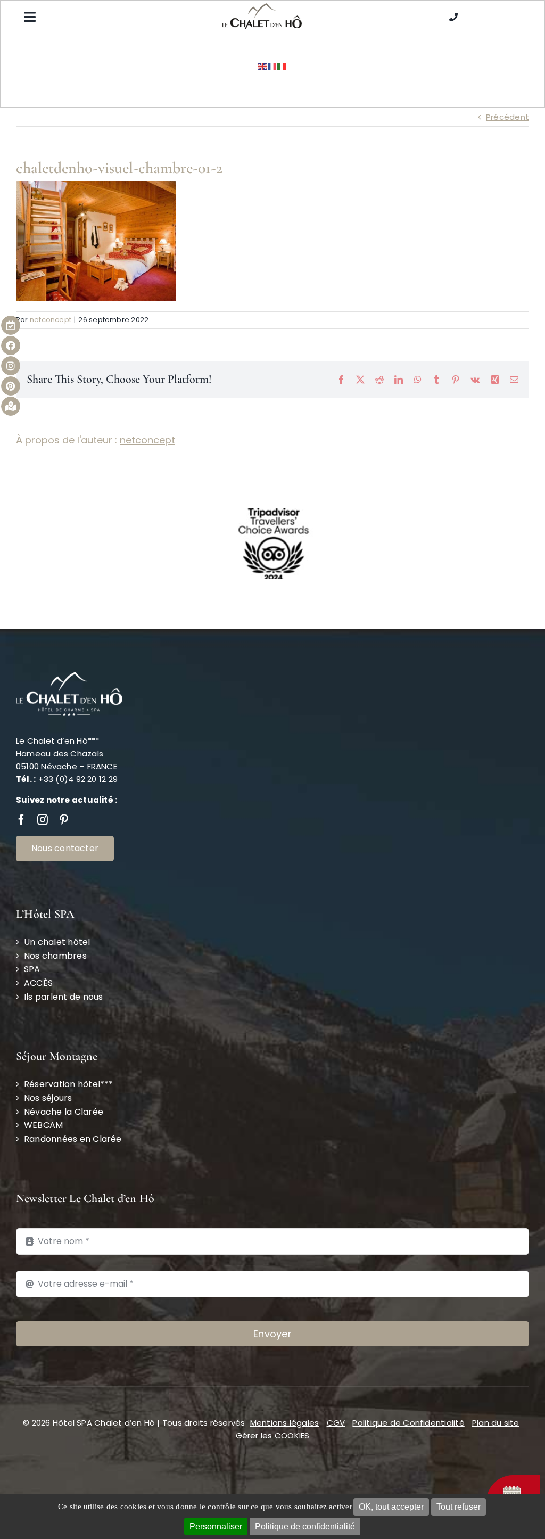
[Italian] (282, 65)
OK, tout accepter (391, 1506)
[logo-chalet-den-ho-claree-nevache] (262, 7)
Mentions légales (284, 1422)
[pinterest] (64, 819)
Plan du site (495, 1422)
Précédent (507, 116)
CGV (336, 1422)
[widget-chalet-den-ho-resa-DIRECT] (513, 1479)
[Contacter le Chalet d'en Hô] (454, 17)
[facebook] (21, 819)
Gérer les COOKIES (273, 1435)
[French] (272, 65)
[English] (263, 65)
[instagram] (42, 819)
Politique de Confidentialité (408, 1422)
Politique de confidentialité (305, 1526)
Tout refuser (458, 1506)
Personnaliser (215, 1526)
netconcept (50, 320)
